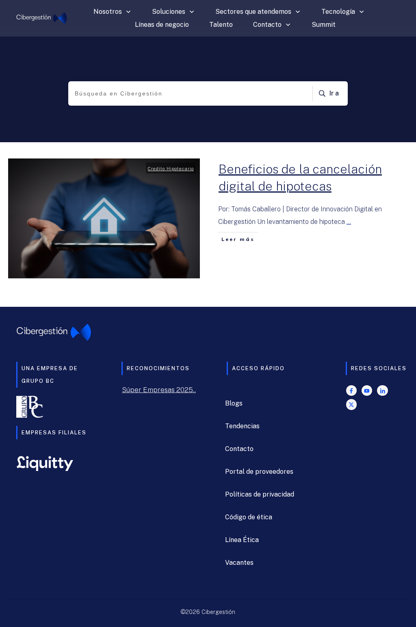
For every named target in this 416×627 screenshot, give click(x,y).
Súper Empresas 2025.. (159, 390)
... (349, 222)
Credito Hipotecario (171, 168)
